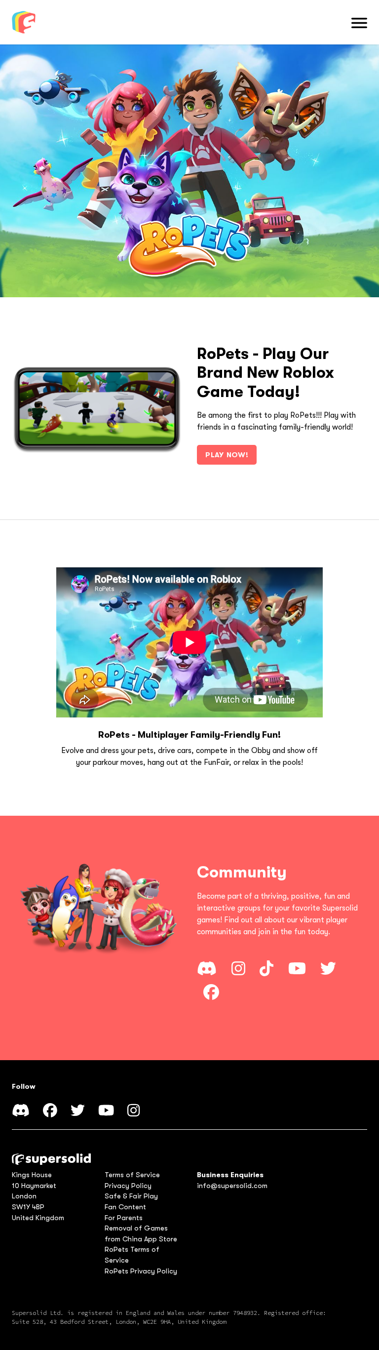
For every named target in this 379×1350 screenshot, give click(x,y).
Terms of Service (132, 1175)
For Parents (124, 1218)
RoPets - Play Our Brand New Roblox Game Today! (265, 373)
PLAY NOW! (226, 455)
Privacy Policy (128, 1186)
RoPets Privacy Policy (141, 1271)
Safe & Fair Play (131, 1196)
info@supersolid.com (232, 1186)
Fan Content (125, 1207)
